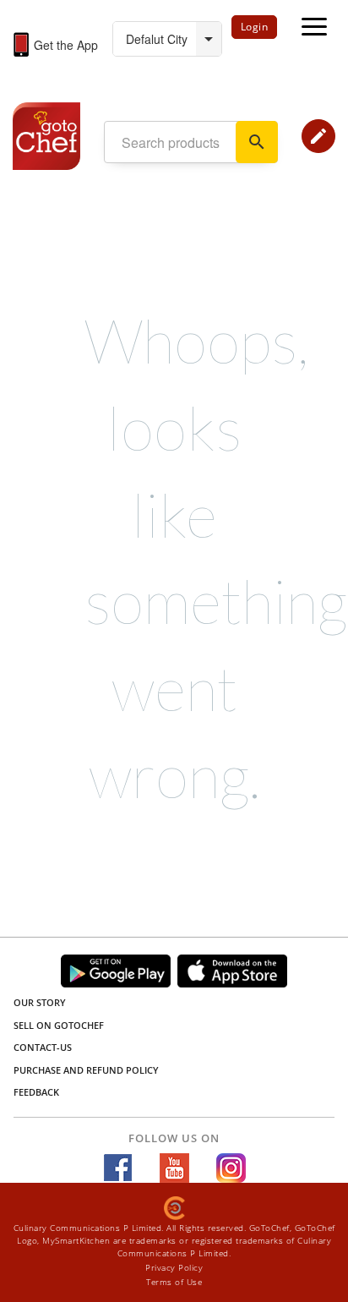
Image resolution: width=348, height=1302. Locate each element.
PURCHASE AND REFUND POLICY (86, 1070)
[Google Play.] (116, 971)
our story (40, 1002)
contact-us (43, 1047)
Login (255, 26)
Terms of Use (174, 1282)
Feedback (36, 1092)
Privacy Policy (174, 1267)
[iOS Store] (232, 971)
